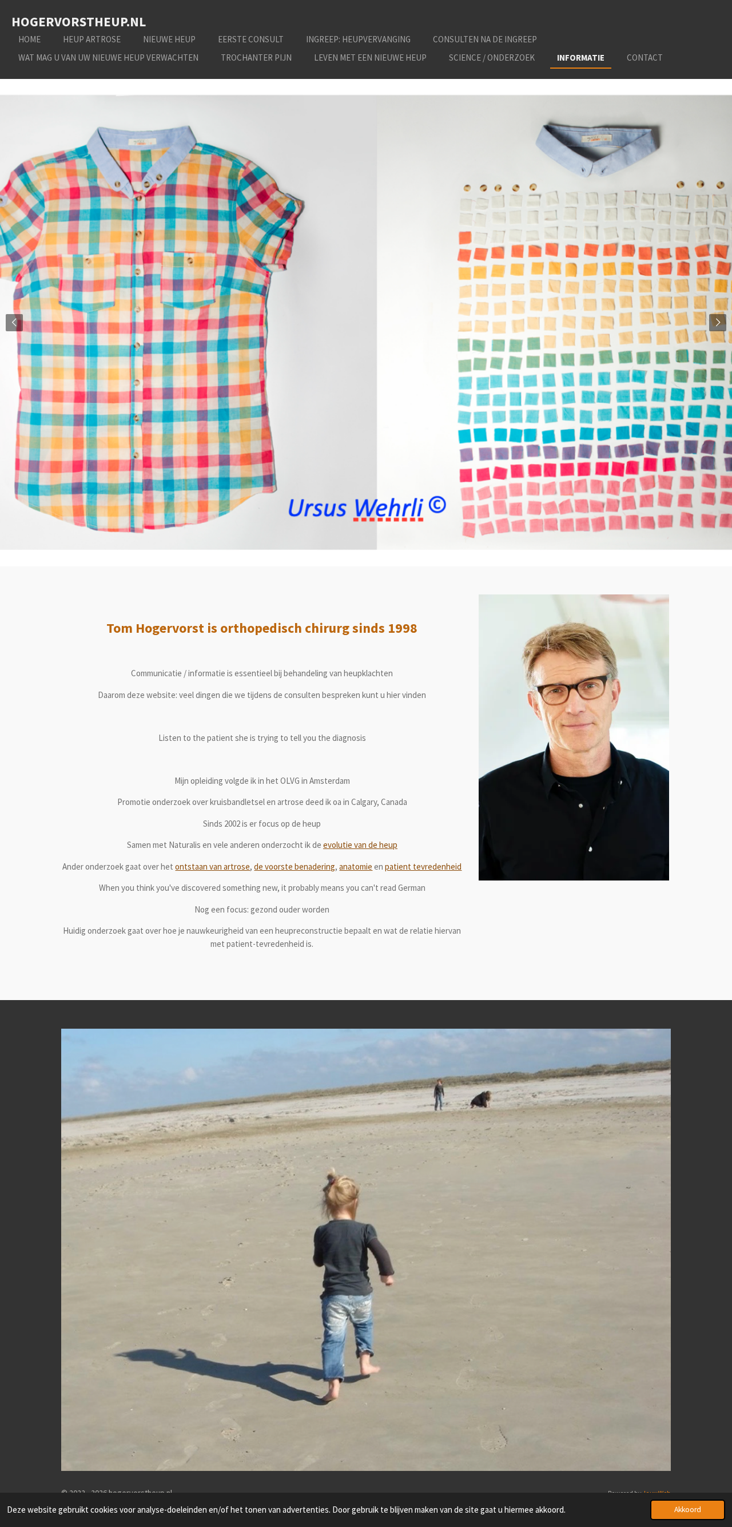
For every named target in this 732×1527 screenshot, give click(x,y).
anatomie (355, 866)
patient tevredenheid (423, 866)
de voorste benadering (294, 866)
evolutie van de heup (360, 844)
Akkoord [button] (687, 1509)
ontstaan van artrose (212, 866)
